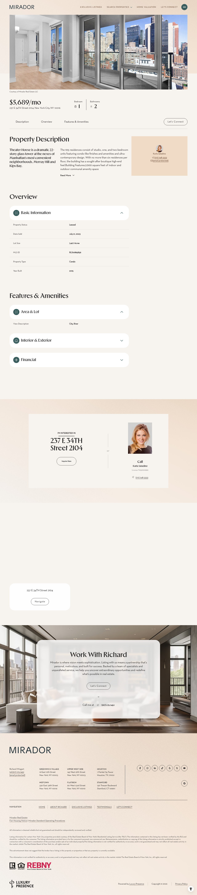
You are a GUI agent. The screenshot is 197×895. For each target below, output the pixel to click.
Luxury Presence (136, 884)
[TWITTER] (177, 768)
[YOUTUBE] (184, 768)
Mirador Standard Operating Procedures (47, 821)
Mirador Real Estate (18, 818)
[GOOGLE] (184, 783)
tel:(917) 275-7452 (17, 772)
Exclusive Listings (91, 7)
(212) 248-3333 (160, 158)
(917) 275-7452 (108, 705)
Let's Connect (169, 7)
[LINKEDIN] (155, 768)
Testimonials (104, 807)
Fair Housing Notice (18, 821)
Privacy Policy (181, 884)
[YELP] (170, 768)
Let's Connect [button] (124, 807)
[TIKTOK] (162, 768)
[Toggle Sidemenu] (184, 7)
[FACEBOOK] (140, 768)
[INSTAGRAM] (147, 768)
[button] (175, 121)
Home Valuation (146, 7)
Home (42, 807)
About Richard (58, 807)
